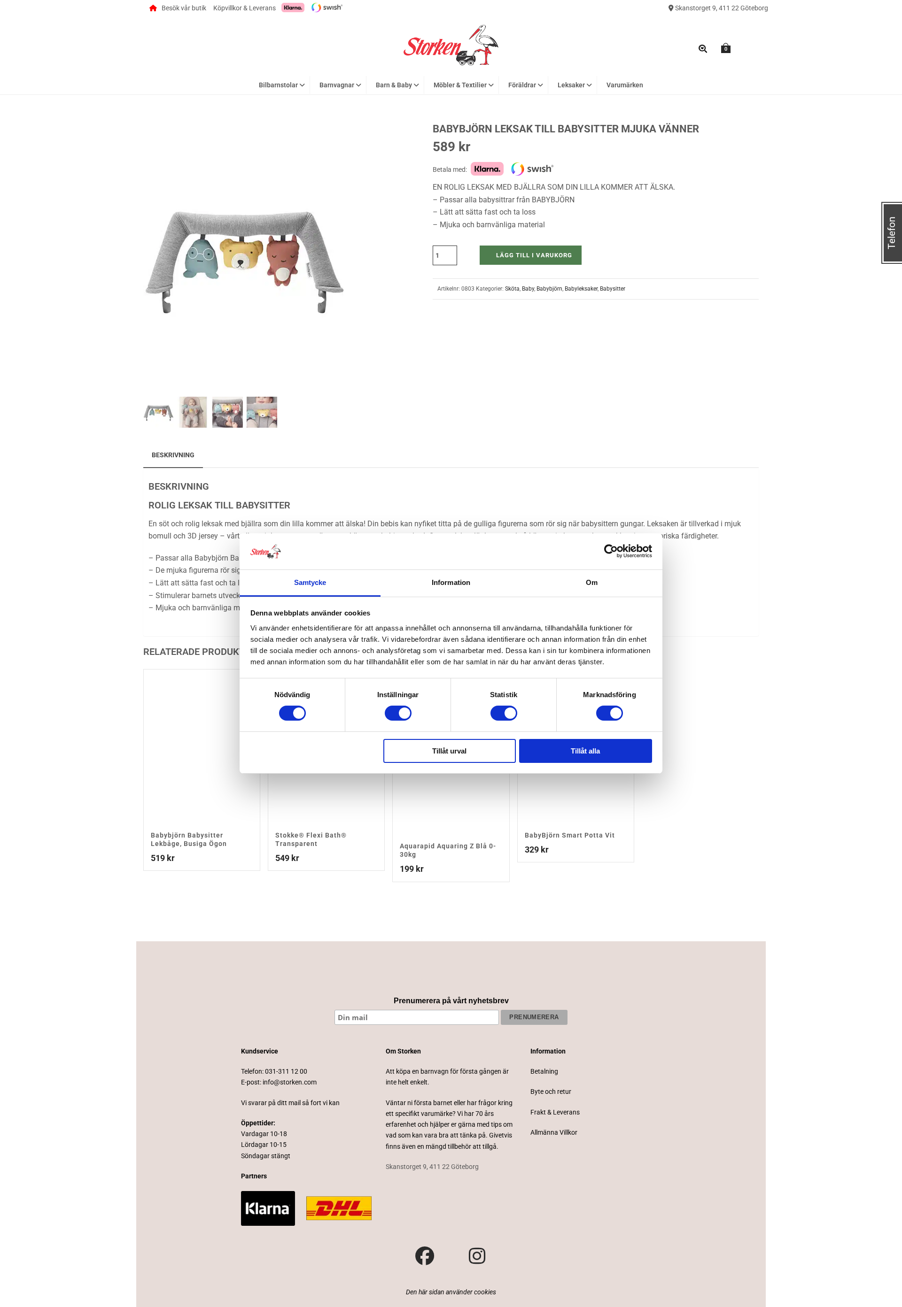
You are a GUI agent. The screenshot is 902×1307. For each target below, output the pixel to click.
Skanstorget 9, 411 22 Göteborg (721, 8)
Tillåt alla (585, 751)
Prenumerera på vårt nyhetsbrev (451, 1001)
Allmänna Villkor (553, 1132)
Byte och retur (550, 1091)
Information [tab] (451, 582)
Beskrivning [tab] (173, 455)
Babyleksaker (581, 288)
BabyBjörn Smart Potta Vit (570, 835)
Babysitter (612, 288)
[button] (328, 141)
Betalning (544, 1071)
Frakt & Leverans (555, 1112)
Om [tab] (592, 582)
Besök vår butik (184, 8)
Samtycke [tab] (310, 582)
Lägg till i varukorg (534, 255)
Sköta (512, 288)
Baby (528, 288)
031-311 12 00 (286, 1071)
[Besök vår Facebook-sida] (425, 1256)
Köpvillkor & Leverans (244, 8)
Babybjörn (549, 288)
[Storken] (451, 44)
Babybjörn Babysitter (229, 558)
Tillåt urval (449, 751)
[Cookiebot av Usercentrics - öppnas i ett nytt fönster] (611, 551)
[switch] (398, 713)
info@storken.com (290, 1082)
